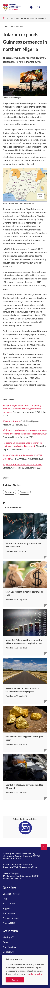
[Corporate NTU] (4, 18)
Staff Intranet (9, 913)
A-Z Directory (9, 947)
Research (9, 492)
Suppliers (7, 908)
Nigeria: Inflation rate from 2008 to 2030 (22, 464)
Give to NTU (9, 923)
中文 (5, 898)
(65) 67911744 (13, 858)
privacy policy (35, 974)
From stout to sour (12, 421)
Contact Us (8, 951)
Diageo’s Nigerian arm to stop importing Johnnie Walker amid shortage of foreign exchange (22, 408)
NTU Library (9, 903)
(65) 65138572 (13, 878)
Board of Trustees (11, 893)
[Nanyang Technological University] (16, 7)
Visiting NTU (9, 937)
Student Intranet (11, 918)
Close (15, 979)
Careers (6, 942)
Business (24, 492)
